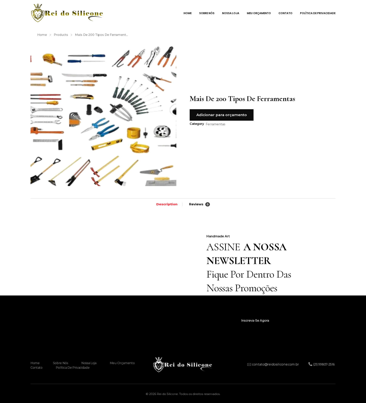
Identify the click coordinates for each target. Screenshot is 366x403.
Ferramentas (215, 124)
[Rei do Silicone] (67, 13)
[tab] (167, 204)
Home (42, 35)
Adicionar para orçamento (221, 114)
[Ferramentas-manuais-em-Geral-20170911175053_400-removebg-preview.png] (103, 113)
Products (61, 35)
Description (166, 204)
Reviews (199, 204)
